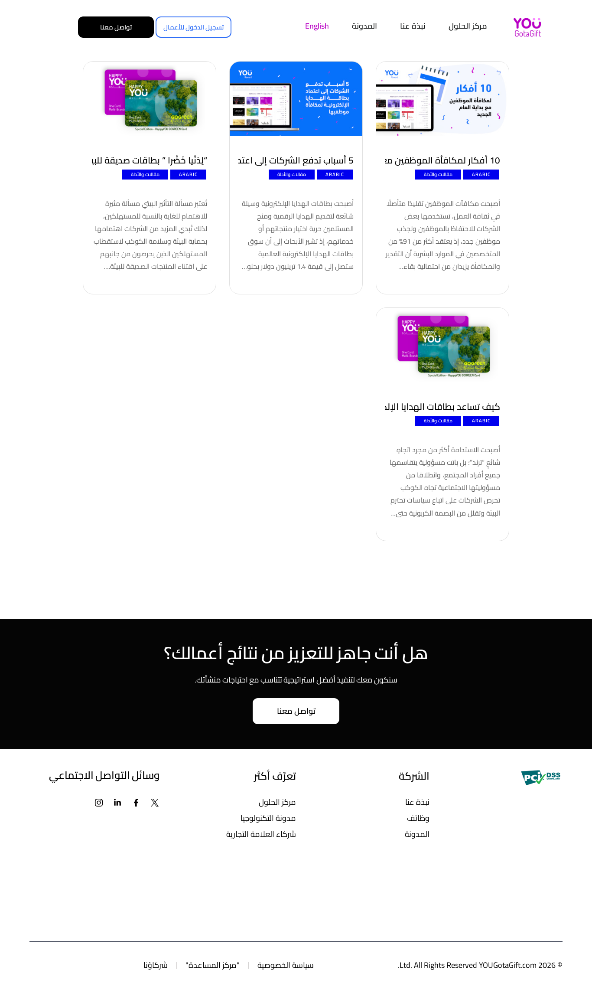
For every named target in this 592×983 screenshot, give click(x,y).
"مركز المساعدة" (212, 965)
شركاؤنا (155, 965)
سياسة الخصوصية (285, 965)
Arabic (481, 174)
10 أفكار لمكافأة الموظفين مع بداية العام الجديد (442, 160)
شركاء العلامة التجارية (261, 834)
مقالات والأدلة (438, 174)
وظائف (418, 818)
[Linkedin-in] (118, 803)
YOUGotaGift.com (508, 965)
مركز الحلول (277, 802)
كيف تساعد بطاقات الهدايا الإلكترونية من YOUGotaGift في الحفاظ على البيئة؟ (442, 407)
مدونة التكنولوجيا (268, 818)
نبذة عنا (417, 802)
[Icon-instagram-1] (99, 803)
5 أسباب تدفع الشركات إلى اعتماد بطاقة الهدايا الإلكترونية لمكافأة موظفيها (296, 160)
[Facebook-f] (136, 803)
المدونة (417, 834)
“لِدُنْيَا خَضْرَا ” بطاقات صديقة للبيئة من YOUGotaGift (149, 160)
